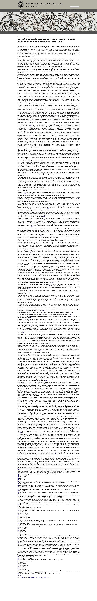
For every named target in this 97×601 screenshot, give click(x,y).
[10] (78, 163)
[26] (73, 261)
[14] (65, 189)
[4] (48, 119)
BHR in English (73, 10)
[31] (29, 288)
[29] (52, 282)
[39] (23, 332)
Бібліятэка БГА (63, 10)
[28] (41, 279)
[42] (70, 368)
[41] (40, 350)
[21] (31, 226)
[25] (31, 259)
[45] (26, 403)
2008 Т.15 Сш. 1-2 (26, 36)
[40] (48, 343)
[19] (44, 216)
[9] (30, 162)
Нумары (27, 10)
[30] (50, 285)
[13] (43, 187)
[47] (78, 409)
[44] (46, 380)
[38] (30, 325)
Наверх (19, 575)
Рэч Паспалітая (46, 577)
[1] (61, 66)
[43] (37, 379)
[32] (40, 298)
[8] (54, 157)
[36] (70, 314)
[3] (53, 115)
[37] (30, 317)
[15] (25, 193)
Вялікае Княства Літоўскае (35, 577)
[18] (48, 208)
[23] (64, 240)
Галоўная (19, 36)
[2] (22, 72)
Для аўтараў (47, 10)
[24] (30, 252)
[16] (78, 198)
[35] (74, 312)
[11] (42, 170)
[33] (44, 300)
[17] (22, 206)
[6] (38, 135)
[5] (30, 125)
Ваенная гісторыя (24, 577)
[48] (21, 432)
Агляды (54, 10)
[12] (71, 177)
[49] (55, 453)
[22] (41, 235)
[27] (75, 274)
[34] (43, 310)
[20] (71, 218)
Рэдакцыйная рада (37, 10)
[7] (45, 136)
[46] (69, 403)
